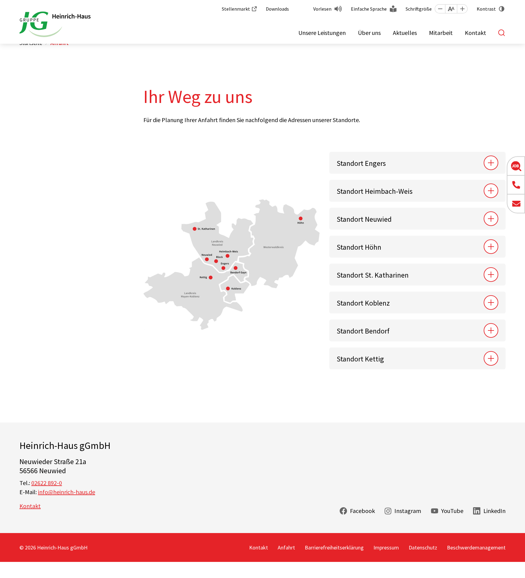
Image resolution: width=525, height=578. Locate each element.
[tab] (417, 163)
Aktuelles (405, 32)
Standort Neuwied (364, 219)
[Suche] (502, 32)
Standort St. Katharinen (373, 275)
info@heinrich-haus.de (66, 492)
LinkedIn (494, 511)
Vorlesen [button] (322, 9)
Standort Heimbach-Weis (375, 191)
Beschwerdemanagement (476, 547)
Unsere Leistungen (322, 32)
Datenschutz (423, 547)
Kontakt (475, 32)
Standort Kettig (360, 359)
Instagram (407, 511)
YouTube (452, 511)
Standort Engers (361, 163)
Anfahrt (286, 547)
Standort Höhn (359, 247)
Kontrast (486, 9)
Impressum (386, 547)
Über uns (369, 32)
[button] (440, 8)
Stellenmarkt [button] (236, 9)
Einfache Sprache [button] (369, 9)
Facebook (362, 511)
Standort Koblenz (363, 303)
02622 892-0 (46, 483)
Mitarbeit (441, 32)
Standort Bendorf (363, 331)
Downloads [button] (277, 9)
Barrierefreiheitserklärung (334, 547)
